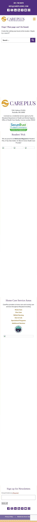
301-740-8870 (19, 3)
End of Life (18, 318)
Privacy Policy (9, 516)
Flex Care (18, 312)
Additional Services (18, 323)
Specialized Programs (18, 320)
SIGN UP (4, 503)
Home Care (18, 310)
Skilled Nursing (18, 315)
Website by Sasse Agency (24, 516)
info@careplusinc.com (18, 6)
